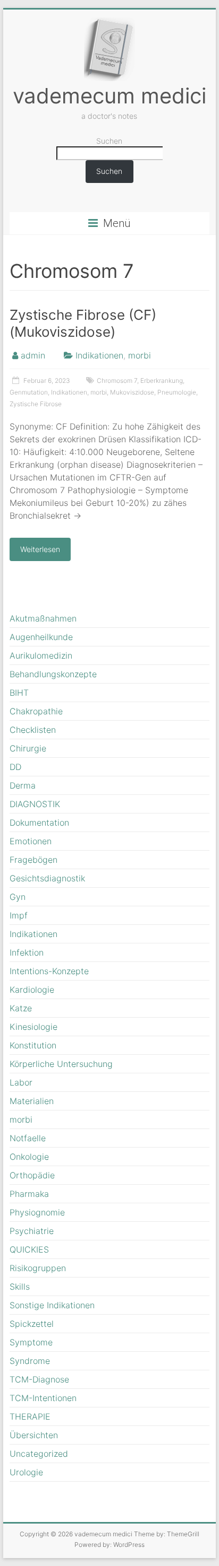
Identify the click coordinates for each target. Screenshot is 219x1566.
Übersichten (34, 1435)
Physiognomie (37, 1212)
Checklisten (33, 729)
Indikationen (99, 355)
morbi (139, 355)
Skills (20, 1286)
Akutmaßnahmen (43, 618)
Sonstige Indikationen (52, 1305)
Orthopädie (32, 1175)
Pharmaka (29, 1193)
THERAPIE (30, 1416)
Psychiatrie (32, 1231)
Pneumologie (176, 392)
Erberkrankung (161, 380)
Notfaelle (28, 1138)
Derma (23, 785)
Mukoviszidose (132, 392)
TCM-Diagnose (39, 1379)
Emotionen (31, 841)
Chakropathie (36, 711)
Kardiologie (32, 989)
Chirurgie (28, 748)
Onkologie (29, 1156)
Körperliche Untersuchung (61, 1063)
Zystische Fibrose (36, 404)
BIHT (19, 692)
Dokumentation (39, 822)
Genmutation (29, 392)
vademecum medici (109, 96)
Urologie (26, 1472)
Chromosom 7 (117, 380)
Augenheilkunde (41, 637)
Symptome (31, 1342)
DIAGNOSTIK (35, 804)
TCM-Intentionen (43, 1398)
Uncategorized (39, 1453)
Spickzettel (32, 1323)
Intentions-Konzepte (49, 971)
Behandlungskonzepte (53, 674)
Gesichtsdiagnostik (47, 878)
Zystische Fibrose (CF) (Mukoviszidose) (83, 323)
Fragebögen (33, 859)
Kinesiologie (33, 1026)
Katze (21, 1008)
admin (33, 355)
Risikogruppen (38, 1268)
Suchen (109, 140)
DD (15, 767)
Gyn (18, 896)
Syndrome (30, 1360)
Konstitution (33, 1045)
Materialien (32, 1101)
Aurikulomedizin (41, 655)
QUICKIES (29, 1249)
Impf (19, 915)
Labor (21, 1082)
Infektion (27, 952)
